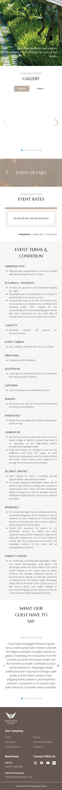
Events (36, 737)
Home (8, 737)
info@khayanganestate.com (18, 776)
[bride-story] (54, 763)
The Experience (13, 746)
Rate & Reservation (42, 741)
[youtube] (48, 763)
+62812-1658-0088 (13, 766)
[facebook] (41, 763)
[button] (58, 122)
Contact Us (38, 746)
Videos (40, 88)
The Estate (10, 741)
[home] (10, 6)
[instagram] (35, 763)
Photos (21, 88)
